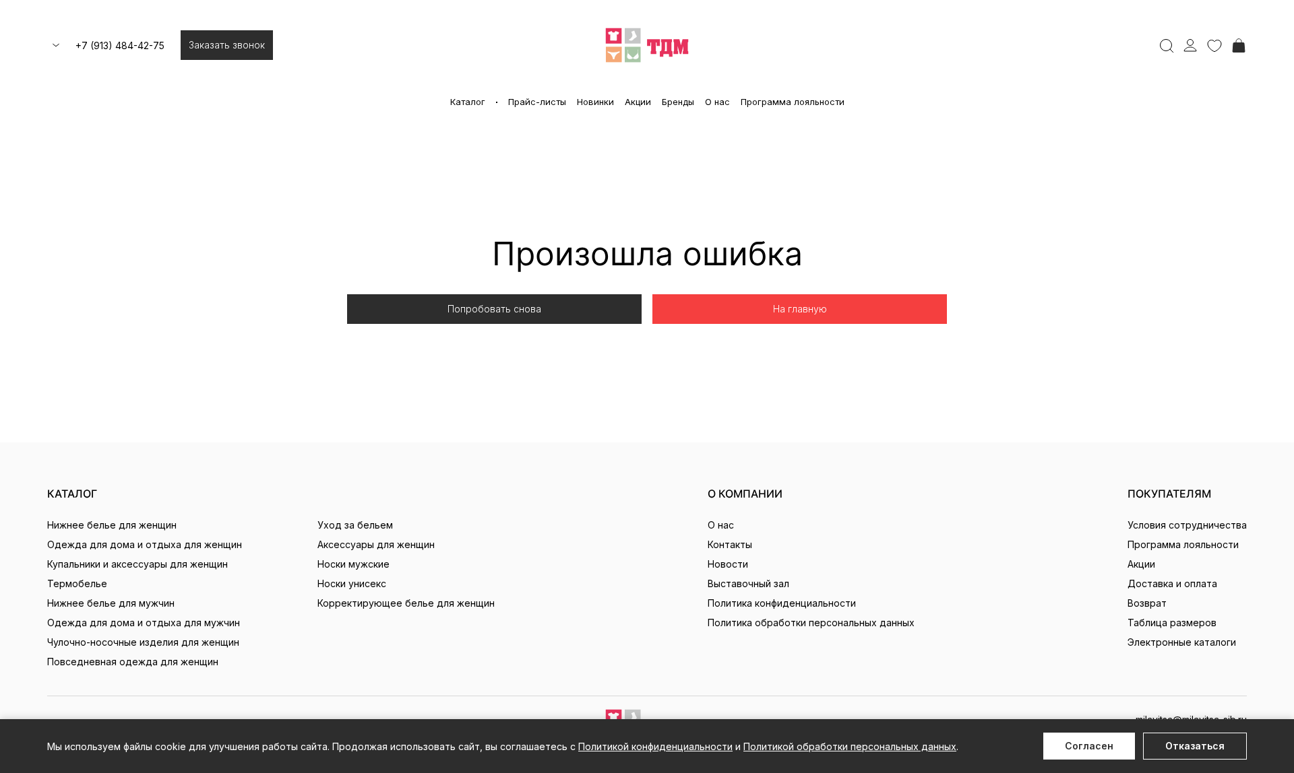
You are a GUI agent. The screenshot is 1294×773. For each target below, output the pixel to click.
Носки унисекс (351, 583)
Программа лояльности (792, 101)
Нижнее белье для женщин (112, 525)
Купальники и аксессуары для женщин (137, 564)
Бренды (678, 101)
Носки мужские (353, 564)
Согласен (1089, 745)
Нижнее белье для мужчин (111, 603)
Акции (638, 101)
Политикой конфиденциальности (655, 746)
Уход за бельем (355, 525)
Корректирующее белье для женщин (406, 603)
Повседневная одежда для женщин (132, 661)
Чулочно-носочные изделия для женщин (143, 642)
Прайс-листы (537, 101)
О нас (717, 101)
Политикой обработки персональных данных (849, 746)
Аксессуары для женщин (376, 544)
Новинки (595, 101)
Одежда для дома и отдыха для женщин (144, 544)
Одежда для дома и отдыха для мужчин (143, 622)
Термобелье (77, 583)
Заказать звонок (227, 45)
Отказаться (1195, 745)
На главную (800, 308)
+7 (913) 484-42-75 (119, 45)
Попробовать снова (494, 308)
